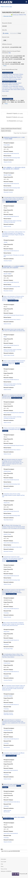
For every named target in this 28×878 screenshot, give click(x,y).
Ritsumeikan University (8, 192)
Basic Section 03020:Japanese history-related (13, 547)
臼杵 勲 (5, 336)
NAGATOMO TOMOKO (8, 696)
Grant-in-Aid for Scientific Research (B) (11, 153)
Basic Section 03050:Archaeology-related (11, 79)
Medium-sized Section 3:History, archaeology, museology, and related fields (13, 88)
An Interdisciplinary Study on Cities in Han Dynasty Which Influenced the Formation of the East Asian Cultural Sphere (12, 656)
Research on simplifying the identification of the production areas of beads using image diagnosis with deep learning (13, 396)
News (2, 866)
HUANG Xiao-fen (7, 663)
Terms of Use (4, 868)
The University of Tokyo (8, 648)
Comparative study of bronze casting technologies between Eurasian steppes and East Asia (13, 495)
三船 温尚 (5, 242)
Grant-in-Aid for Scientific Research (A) (11, 216)
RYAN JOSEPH (7, 144)
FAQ (2, 864)
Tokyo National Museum (8, 519)
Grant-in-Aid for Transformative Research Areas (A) (13, 315)
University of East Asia (8, 680)
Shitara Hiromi (6, 631)
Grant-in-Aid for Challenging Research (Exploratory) (14, 412)
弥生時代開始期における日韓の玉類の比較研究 (14, 817)
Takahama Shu (7, 502)
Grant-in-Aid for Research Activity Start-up (12, 801)
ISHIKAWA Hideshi (7, 471)
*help (25, 14)
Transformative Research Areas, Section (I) (12, 77)
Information (3, 859)
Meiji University (7, 488)
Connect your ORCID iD (18, 14)
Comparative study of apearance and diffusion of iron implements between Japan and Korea (13, 754)
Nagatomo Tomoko (7, 534)
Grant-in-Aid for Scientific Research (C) (11, 542)
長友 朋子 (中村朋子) (8, 175)
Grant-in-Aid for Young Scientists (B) (11, 770)
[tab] (14, 113)
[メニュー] (26, 2)
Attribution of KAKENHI (6, 871)
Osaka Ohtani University (8, 714)
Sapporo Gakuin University (9, 355)
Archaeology (5, 74)
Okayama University (7, 162)
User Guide (3, 861)
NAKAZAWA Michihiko (8, 730)
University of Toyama (8, 260)
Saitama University (7, 226)
